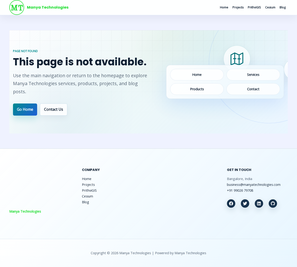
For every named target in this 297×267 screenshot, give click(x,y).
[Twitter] (245, 203)
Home (224, 7)
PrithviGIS (254, 7)
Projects (238, 7)
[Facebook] (231, 203)
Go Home (25, 109)
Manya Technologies (48, 7)
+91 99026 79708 (240, 190)
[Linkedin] (259, 203)
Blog (283, 7)
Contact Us (53, 109)
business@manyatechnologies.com (254, 184)
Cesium (270, 7)
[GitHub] (273, 203)
